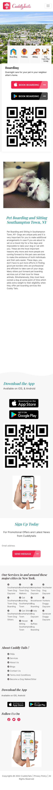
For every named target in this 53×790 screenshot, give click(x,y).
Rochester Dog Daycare (47, 590)
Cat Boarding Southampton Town (25, 602)
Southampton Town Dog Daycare (13, 590)
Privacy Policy (40, 776)
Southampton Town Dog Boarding (13, 603)
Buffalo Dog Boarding (35, 627)
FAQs (12, 654)
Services (13, 658)
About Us (14, 662)
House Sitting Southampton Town (25, 625)
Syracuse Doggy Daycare (46, 616)
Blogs (12, 666)
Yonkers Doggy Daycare (46, 603)
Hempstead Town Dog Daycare (36, 590)
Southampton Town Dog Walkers (25, 590)
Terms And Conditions (20, 675)
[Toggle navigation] (48, 5)
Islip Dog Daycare (34, 613)
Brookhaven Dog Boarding (36, 603)
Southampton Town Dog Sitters (13, 616)
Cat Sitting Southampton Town (25, 613)
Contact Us (15, 671)
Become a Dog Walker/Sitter (22, 679)
